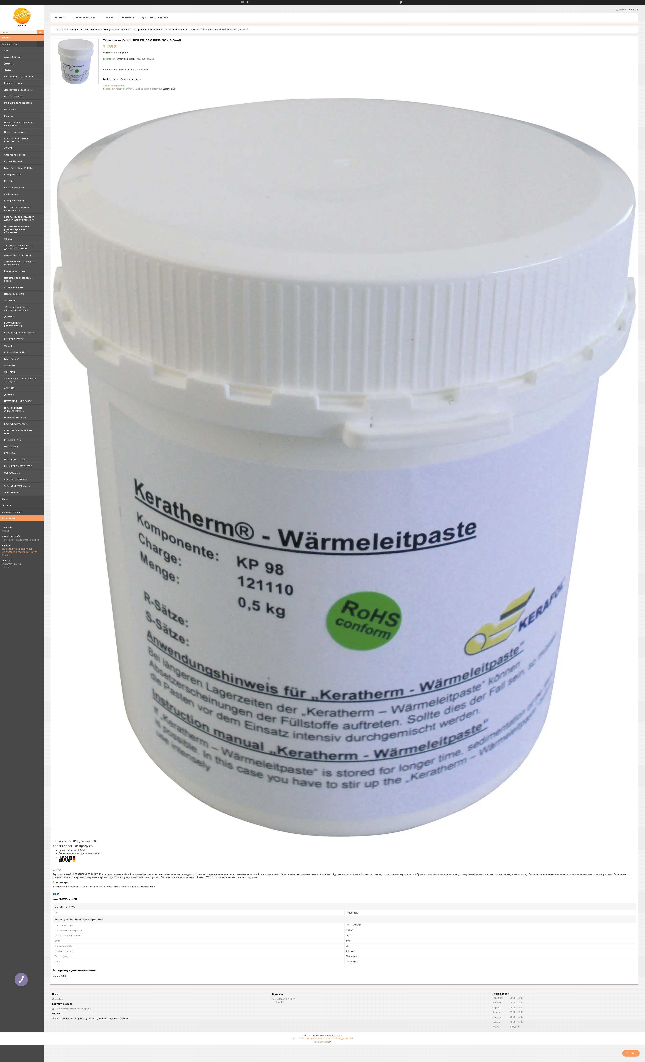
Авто (6, 50)
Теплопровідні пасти (175, 29)
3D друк (8, 238)
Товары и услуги (10, 43)
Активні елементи (14, 287)
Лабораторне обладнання (18, 89)
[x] (58, 894)
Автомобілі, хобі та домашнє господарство (19, 263)
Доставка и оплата (12, 512)
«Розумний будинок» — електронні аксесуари (16, 308)
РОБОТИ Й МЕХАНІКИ (15, 352)
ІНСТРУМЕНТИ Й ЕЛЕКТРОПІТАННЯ (13, 325)
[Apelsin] (22, 15)
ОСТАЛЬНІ (9, 345)
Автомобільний (12, 56)
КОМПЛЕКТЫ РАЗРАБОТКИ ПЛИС (18, 432)
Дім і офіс (9, 63)
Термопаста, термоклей (149, 29)
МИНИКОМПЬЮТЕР (14, 96)
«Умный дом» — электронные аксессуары (20, 380)
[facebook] (54, 894)
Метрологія (10, 109)
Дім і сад (8, 70)
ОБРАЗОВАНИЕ (12, 472)
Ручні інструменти (14, 187)
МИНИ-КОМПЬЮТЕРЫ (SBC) (18, 466)
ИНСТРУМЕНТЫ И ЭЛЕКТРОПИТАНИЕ (14, 409)
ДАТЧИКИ (9, 316)
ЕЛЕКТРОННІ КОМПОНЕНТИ (18, 167)
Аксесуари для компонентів (118, 29)
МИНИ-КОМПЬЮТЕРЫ (15, 459)
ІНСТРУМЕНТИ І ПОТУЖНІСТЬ (19, 76)
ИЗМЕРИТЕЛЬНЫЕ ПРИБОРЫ (18, 401)
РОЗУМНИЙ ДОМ (13, 161)
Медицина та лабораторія (18, 102)
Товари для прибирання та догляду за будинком (18, 247)
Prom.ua (338, 1035)
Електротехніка (12, 174)
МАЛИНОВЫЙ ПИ (13, 439)
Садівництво (11, 194)
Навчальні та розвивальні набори (18, 279)
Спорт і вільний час (14, 154)
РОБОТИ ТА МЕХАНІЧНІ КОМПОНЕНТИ (16, 140)
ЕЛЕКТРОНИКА (11, 358)
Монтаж (8, 115)
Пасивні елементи (14, 293)
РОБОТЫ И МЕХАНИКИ (15, 479)
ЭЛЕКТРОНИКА (12, 492)
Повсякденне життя (14, 132)
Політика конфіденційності (340, 1038)
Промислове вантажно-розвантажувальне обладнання (16, 229)
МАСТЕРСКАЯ (11, 446)
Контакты (128, 17)
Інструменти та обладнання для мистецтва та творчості (19, 218)
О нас (5, 498)
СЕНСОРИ (9, 148)
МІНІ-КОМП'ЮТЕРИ (14, 339)
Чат (633, 1053)
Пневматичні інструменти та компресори (19, 124)
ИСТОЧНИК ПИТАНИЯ (15, 417)
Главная (59, 17)
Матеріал (9, 180)
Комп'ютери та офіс (14, 271)
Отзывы (6, 505)
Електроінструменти (15, 200)
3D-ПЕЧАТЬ (10, 300)
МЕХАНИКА (10, 453)
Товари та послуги (68, 29)
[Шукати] (40, 32)
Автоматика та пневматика (19, 255)
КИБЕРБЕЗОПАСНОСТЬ (16, 423)
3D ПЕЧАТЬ (9, 365)
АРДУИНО (9, 388)
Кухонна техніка (13, 83)
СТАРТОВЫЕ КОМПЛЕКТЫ (17, 485)
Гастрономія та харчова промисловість (17, 209)
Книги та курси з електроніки (19, 332)
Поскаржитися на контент (313, 1038)
